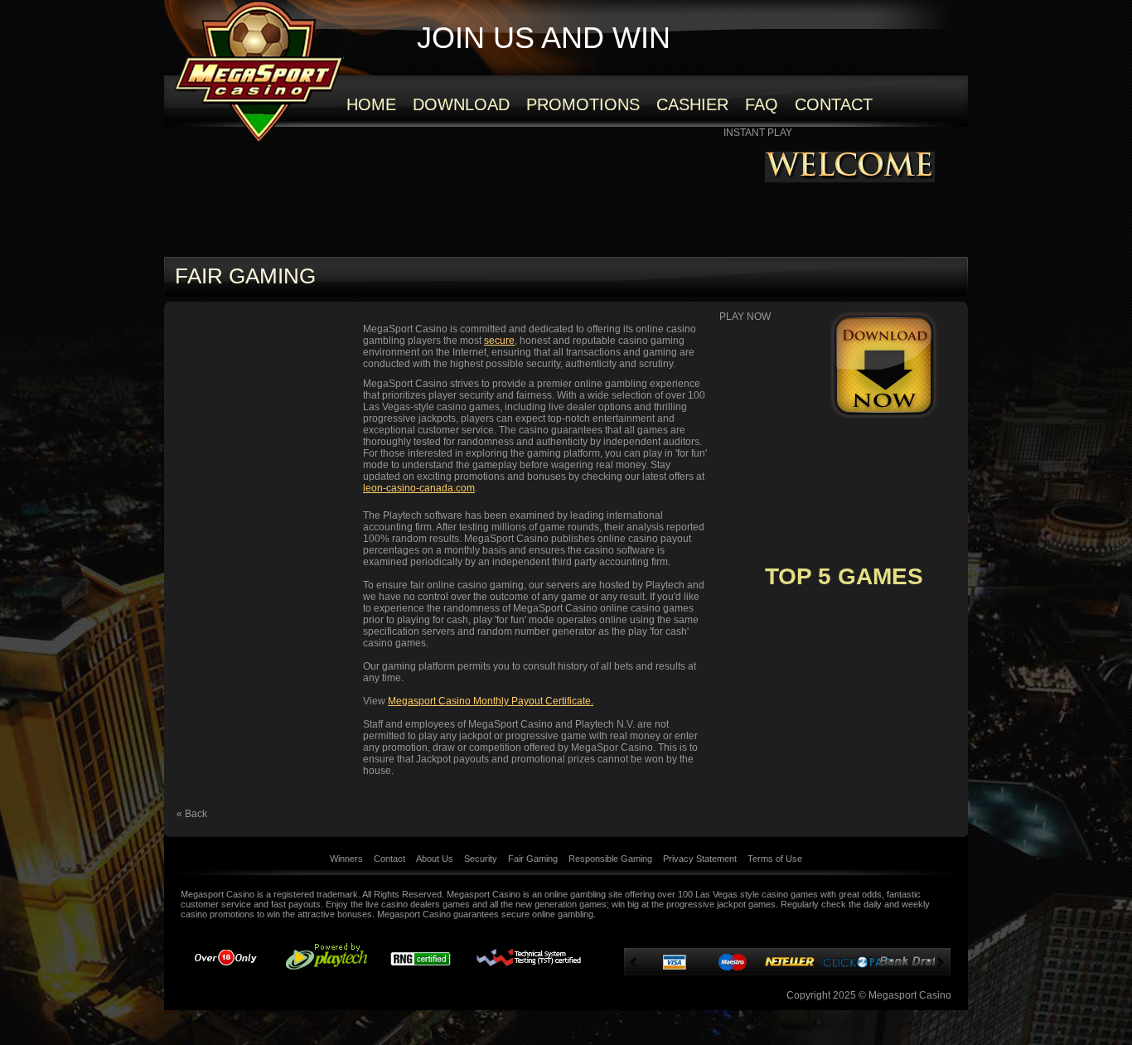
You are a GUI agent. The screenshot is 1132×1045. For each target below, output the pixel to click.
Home (371, 104)
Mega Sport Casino (259, 71)
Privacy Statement (700, 859)
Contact (834, 104)
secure (499, 340)
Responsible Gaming (610, 859)
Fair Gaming (533, 859)
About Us (434, 859)
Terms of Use (774, 859)
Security (480, 859)
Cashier (692, 104)
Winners (346, 859)
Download (461, 104)
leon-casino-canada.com (419, 488)
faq (761, 104)
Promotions (583, 104)
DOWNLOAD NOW (884, 365)
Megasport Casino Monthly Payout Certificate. (490, 701)
